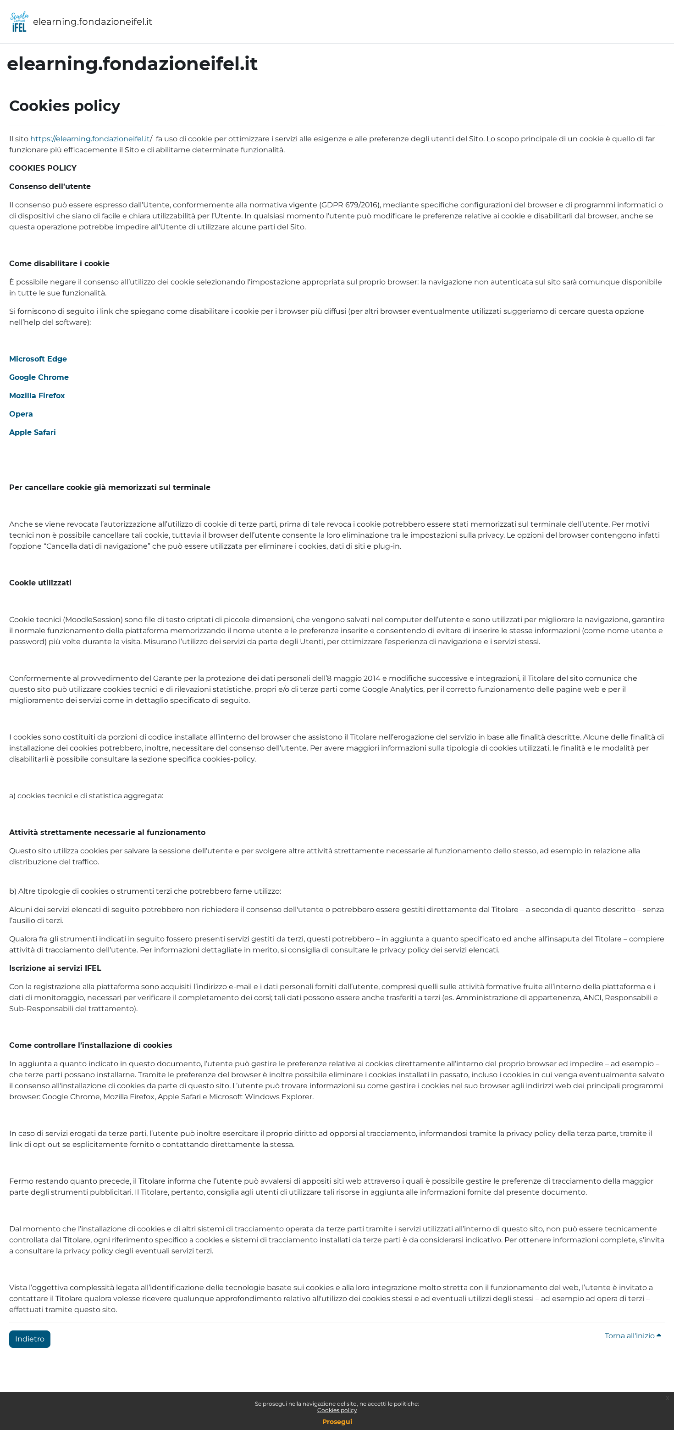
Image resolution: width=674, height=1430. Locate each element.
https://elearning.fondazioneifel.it (90, 138)
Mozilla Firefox (37, 395)
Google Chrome (39, 377)
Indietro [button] (29, 1339)
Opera (21, 414)
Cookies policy (337, 1410)
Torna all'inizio (631, 1335)
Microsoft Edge (38, 359)
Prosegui (337, 1422)
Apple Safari (32, 432)
